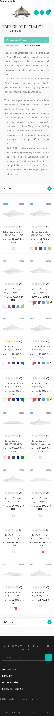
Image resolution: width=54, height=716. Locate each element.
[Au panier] (10, 199)
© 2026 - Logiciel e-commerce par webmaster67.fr (21, 699)
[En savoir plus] (17, 199)
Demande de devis (9, 1)
